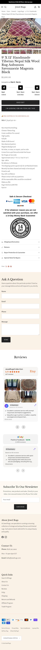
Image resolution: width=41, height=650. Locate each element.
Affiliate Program (7, 603)
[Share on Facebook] (8, 266)
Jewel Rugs (8, 643)
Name (4, 291)
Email (4, 301)
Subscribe (20, 507)
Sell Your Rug (5, 631)
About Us (5, 582)
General (13, 11)
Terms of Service (6, 628)
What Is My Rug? (14, 631)
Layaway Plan (35, 628)
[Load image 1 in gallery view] (20, 33)
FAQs (3, 592)
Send (6, 340)
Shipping (4, 596)
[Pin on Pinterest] (11, 266)
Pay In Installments (25, 628)
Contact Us (5, 585)
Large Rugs (20, 11)
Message (5, 322)
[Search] (6, 7)
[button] (8, 419)
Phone (4, 312)
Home (3, 11)
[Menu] (2, 7)
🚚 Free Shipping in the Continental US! (15, 116)
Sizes (8, 11)
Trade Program (6, 607)
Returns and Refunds (8, 599)
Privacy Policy (15, 628)
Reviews (4, 589)
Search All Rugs (7, 578)
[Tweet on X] (6, 266)
